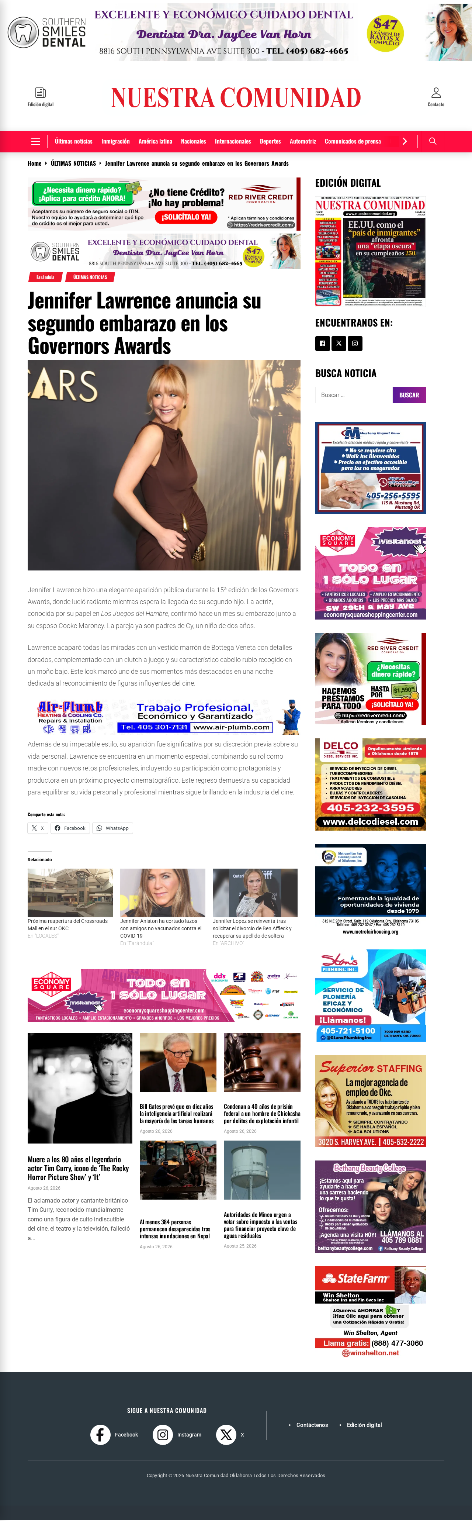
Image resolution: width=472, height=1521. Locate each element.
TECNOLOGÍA (153, 1096)
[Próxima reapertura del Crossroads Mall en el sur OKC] (70, 893)
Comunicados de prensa (353, 141)
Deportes (270, 141)
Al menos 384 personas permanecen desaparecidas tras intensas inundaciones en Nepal (175, 1228)
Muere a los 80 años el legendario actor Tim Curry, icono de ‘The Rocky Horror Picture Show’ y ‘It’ (78, 1168)
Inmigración (115, 141)
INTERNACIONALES (158, 1204)
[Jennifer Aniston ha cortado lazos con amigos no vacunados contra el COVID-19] (162, 893)
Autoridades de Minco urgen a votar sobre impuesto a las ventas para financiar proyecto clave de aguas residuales (260, 1225)
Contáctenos (312, 1425)
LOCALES (234, 1096)
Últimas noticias (74, 141)
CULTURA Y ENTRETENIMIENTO (55, 1148)
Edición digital (364, 1425)
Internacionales (233, 141)
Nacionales (193, 141)
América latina (155, 141)
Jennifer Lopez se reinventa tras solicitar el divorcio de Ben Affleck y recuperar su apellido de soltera (252, 928)
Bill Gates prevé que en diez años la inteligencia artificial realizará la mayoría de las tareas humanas (177, 1113)
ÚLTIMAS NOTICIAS (90, 277)
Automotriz (303, 141)
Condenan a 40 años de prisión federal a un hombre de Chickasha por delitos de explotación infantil (262, 1113)
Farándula (46, 277)
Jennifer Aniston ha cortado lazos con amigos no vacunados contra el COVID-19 (160, 928)
